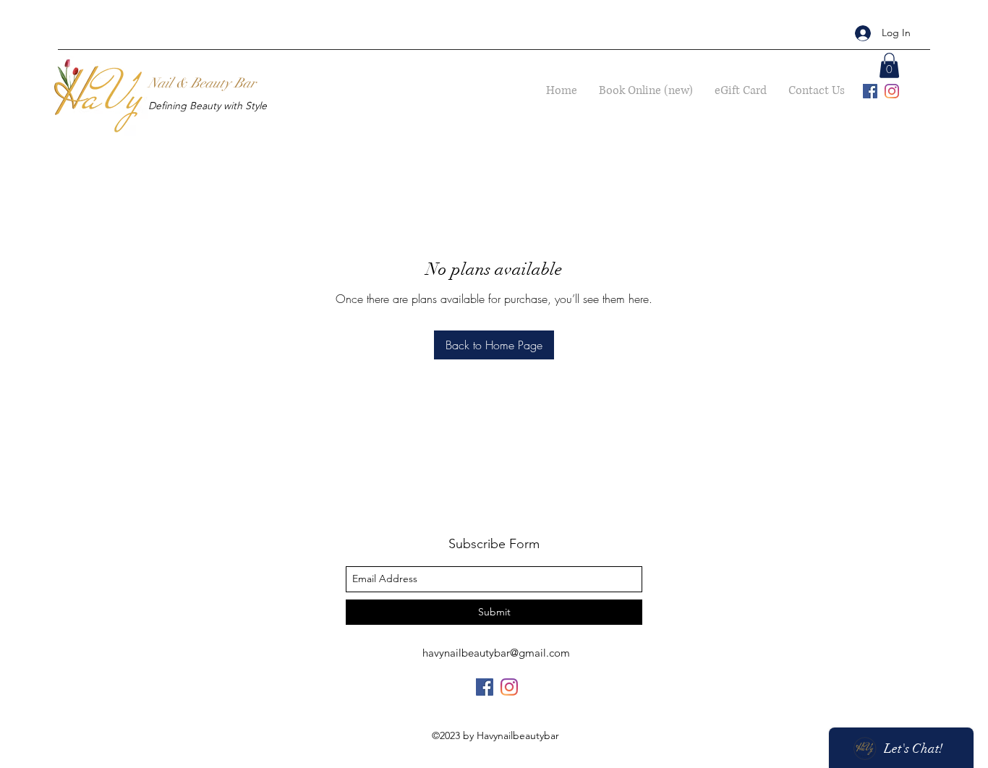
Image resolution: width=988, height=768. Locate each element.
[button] (889, 65)
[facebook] (870, 91)
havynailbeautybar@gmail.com (496, 653)
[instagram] (892, 91)
